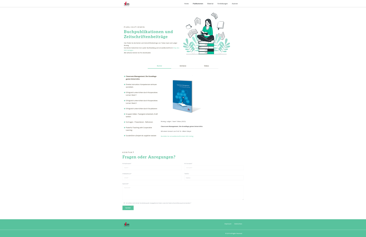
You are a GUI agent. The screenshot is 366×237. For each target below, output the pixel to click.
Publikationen (198, 4)
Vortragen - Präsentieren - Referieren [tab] (139, 122)
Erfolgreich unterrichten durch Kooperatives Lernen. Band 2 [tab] (142, 102)
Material (210, 4)
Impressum (227, 224)
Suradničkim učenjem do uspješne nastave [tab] (141, 136)
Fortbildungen (223, 4)
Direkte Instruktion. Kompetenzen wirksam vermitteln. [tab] (141, 85)
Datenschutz (238, 224)
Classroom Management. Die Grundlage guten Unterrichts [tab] (141, 77)
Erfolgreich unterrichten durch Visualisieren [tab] (141, 109)
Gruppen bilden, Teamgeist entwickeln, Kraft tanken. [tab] (142, 115)
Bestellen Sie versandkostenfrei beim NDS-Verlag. (177, 136)
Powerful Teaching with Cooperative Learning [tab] (139, 129)
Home (186, 4)
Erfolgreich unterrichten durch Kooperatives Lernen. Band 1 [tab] (142, 93)
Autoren (235, 4)
